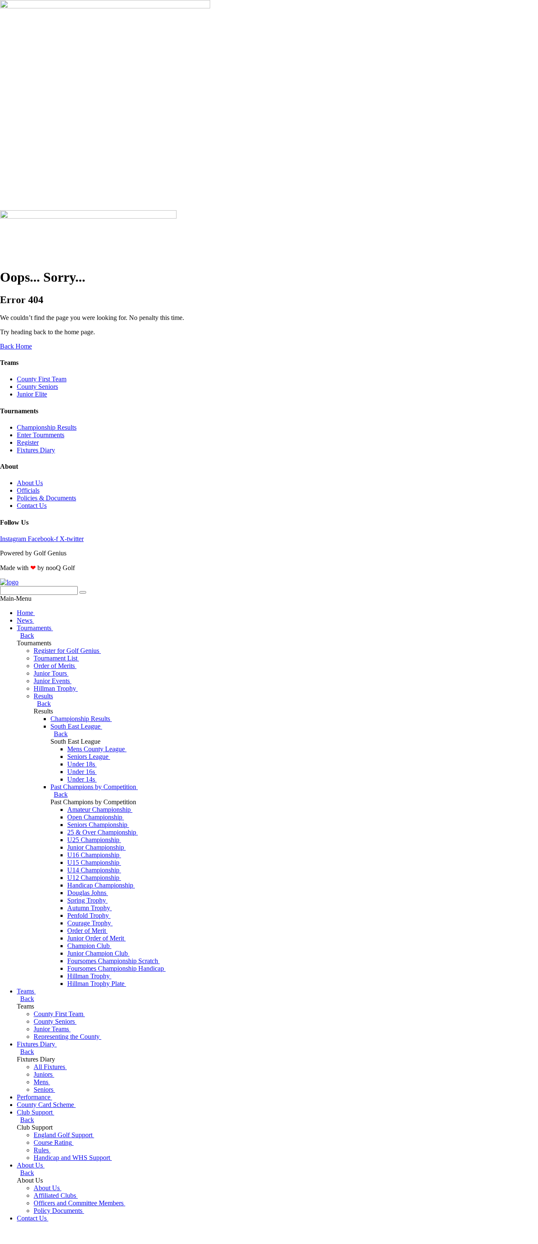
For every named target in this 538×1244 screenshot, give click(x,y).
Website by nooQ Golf (30, 1232)
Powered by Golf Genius (33, 1240)
